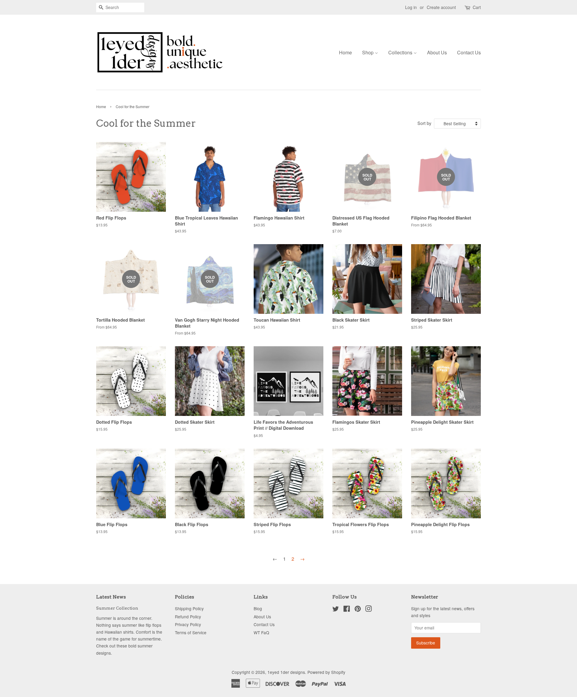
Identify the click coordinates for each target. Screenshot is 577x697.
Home (345, 52)
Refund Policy (188, 617)
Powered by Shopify (326, 672)
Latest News (111, 597)
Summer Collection (117, 608)
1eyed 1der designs (286, 672)
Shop (368, 52)
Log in (411, 7)
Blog (258, 608)
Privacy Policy (188, 624)
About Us (437, 52)
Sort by (424, 123)
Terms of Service (190, 632)
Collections (401, 52)
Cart (477, 7)
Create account (441, 7)
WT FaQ (261, 632)
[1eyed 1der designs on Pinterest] (357, 610)
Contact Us (469, 52)
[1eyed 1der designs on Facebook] (346, 610)
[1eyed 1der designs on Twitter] (335, 610)
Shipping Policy (189, 608)
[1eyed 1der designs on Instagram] (368, 610)
